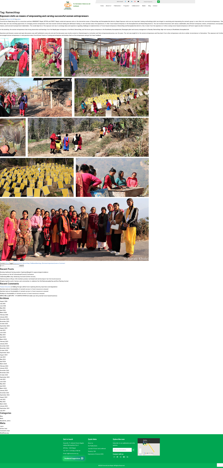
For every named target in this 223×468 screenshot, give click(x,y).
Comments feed (5, 431)
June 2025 (3, 332)
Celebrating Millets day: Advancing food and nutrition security (17, 276)
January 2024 (4, 368)
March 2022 (3, 404)
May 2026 (2, 308)
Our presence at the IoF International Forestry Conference (17, 274)
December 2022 (4, 393)
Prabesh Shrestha (5, 287)
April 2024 (3, 361)
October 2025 (4, 323)
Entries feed (3, 428)
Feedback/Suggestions (72, 458)
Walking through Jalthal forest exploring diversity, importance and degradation (34, 287)
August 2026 (3, 301)
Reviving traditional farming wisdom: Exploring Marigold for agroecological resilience (24, 272)
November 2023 (4, 372)
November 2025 (4, 321)
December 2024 (4, 346)
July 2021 (2, 410)
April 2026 (3, 310)
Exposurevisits (18, 263)
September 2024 (4, 352)
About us (90, 443)
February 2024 (4, 366)
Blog (1, 416)
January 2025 (4, 344)
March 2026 (3, 312)
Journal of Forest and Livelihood (97, 448)
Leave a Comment (59, 263)
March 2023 (3, 388)
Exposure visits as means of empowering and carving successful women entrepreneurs (44, 16)
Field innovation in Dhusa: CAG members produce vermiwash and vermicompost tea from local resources (30, 279)
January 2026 (4, 317)
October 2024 (4, 350)
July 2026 (2, 303)
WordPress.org (4, 433)
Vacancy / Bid (92, 451)
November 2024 (4, 348)
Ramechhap (26, 263)
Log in (1, 426)
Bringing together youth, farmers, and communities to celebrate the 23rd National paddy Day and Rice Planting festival (34, 281)
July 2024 (2, 357)
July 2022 (2, 399)
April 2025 (3, 337)
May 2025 (2, 335)
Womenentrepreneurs (48, 263)
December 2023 (4, 370)
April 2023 (3, 386)
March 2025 (3, 339)
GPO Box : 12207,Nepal (69, 448)
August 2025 (3, 328)
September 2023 (4, 377)
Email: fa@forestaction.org (70, 453)
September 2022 (4, 395)
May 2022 (2, 401)
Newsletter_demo (5, 421)
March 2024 (3, 364)
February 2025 (4, 341)
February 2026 (4, 315)
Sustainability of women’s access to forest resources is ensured (29, 289)
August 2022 (3, 397)
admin (19, 19)
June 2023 (3, 381)
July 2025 (2, 330)
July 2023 (2, 379)
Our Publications (92, 445)
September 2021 (4, 408)
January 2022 (4, 406)
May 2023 (2, 384)
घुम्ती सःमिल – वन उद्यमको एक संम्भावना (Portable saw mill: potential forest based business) (32, 296)
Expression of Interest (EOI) (95, 454)
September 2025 (4, 326)
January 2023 (4, 390)
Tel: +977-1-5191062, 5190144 (71, 450)
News (7, 263)
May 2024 (2, 359)
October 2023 (4, 375)
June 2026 (3, 306)
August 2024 (3, 355)
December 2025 (4, 319)
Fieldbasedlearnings (35, 263)
